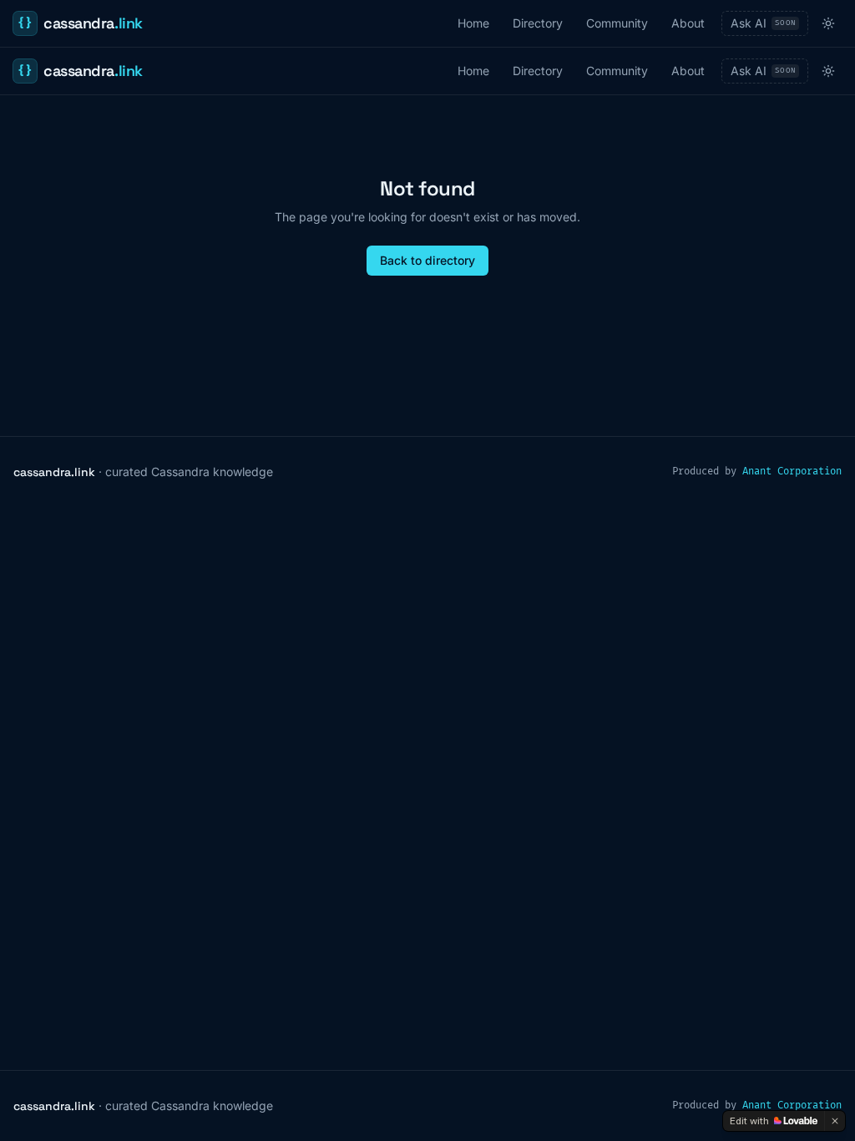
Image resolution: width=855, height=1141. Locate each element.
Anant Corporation (792, 471)
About (688, 23)
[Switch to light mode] (828, 23)
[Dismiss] (835, 1121)
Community (617, 23)
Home (473, 23)
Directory (538, 23)
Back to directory (427, 260)
